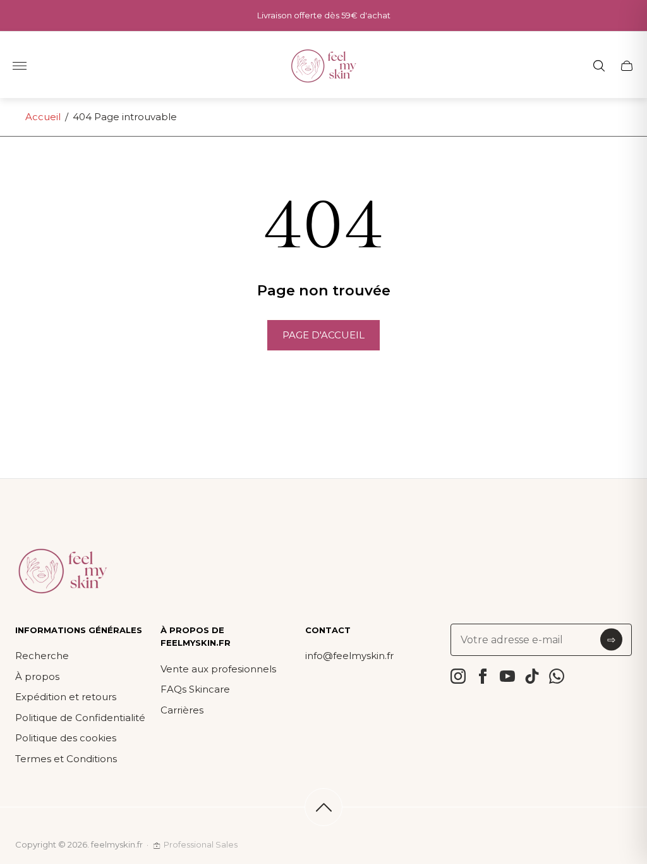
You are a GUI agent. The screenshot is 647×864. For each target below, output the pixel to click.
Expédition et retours (65, 697)
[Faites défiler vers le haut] (323, 807)
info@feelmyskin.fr (349, 656)
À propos (37, 676)
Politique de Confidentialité (80, 718)
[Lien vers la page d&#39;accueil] (62, 571)
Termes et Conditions (66, 759)
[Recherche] (599, 66)
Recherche (42, 656)
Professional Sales (201, 844)
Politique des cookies (65, 738)
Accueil (43, 117)
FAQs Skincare (195, 689)
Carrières (181, 710)
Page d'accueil (323, 335)
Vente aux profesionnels (218, 669)
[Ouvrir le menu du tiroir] (19, 66)
